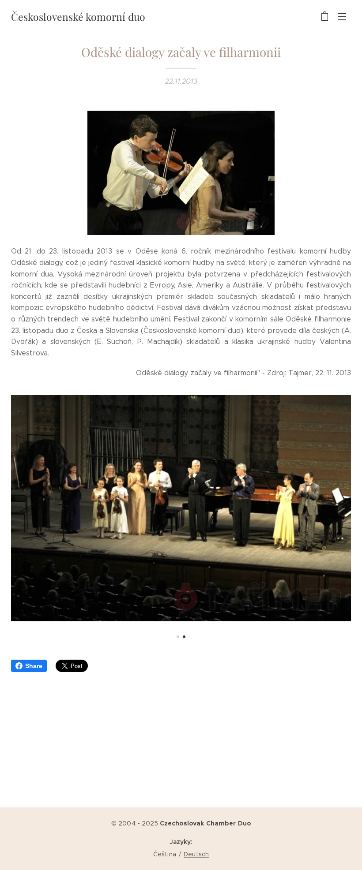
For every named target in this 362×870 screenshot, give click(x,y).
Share (33, 665)
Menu (342, 16)
